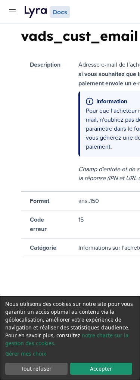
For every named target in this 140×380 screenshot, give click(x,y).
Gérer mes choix (25, 353)
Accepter (101, 368)
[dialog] (70, 338)
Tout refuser (36, 368)
